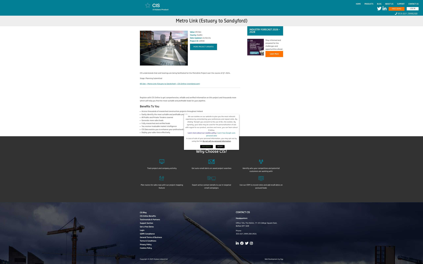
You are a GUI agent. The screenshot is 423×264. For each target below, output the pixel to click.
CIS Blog (143, 212)
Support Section (146, 223)
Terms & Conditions (148, 241)
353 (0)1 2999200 (407, 14)
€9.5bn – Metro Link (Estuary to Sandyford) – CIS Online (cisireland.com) (170, 84)
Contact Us (413, 4)
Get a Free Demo (147, 227)
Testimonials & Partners (150, 220)
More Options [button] (206, 146)
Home (358, 4)
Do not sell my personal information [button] (217, 141)
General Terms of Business (151, 237)
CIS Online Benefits (148, 216)
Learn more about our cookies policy (202, 133)
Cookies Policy (146, 248)
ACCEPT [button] (220, 146)
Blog (379, 4)
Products (369, 4)
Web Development (271, 259)
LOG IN (412, 8)
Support (401, 4)
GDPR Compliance (147, 234)
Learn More (274, 54)
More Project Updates (203, 47)
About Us (389, 4)
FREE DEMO (396, 9)
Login (142, 230)
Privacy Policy (146, 244)
